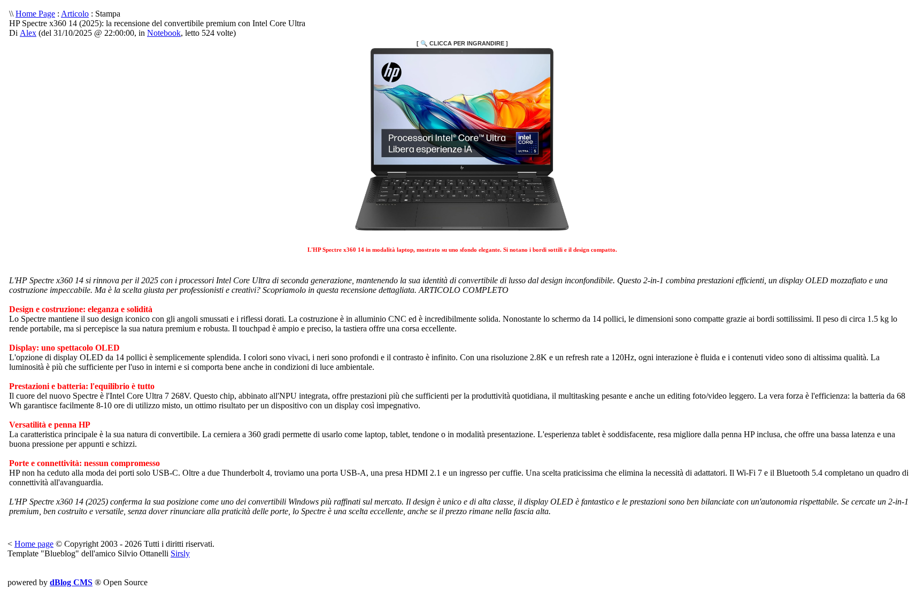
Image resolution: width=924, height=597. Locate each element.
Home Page (35, 13)
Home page (33, 543)
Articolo (75, 13)
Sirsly (180, 553)
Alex (28, 32)
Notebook (164, 32)
